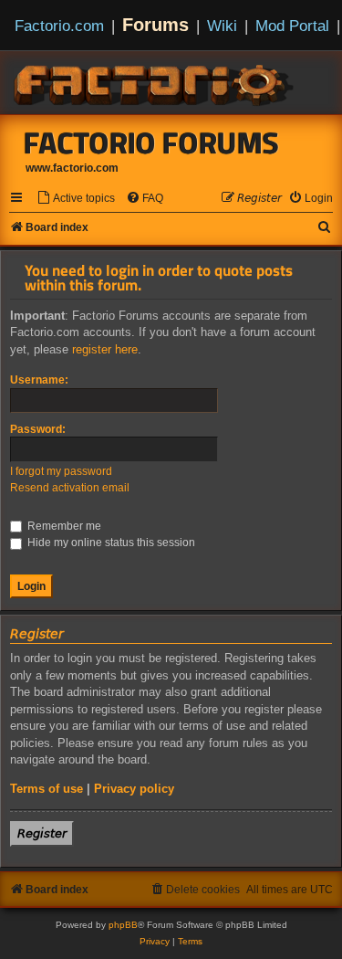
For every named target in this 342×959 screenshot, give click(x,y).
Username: (39, 380)
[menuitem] (75, 198)
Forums (155, 25)
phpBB (123, 925)
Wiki (222, 25)
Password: (38, 429)
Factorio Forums (151, 142)
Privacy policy (134, 789)
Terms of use (46, 789)
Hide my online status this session (110, 542)
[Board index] (155, 82)
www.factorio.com (72, 168)
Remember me (63, 526)
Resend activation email (70, 487)
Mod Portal (292, 25)
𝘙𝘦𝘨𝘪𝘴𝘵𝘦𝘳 (42, 833)
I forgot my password (61, 471)
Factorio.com (59, 25)
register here (105, 349)
